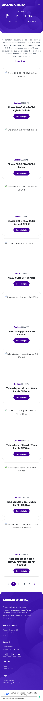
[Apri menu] (39, 5)
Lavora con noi (8, 669)
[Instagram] (5, 655)
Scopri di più (21, 116)
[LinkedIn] (14, 655)
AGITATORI (17, 22)
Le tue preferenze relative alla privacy (24, 694)
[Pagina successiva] (35, 584)
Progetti (5, 666)
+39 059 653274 (8, 647)
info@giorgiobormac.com (11, 649)
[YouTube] (19, 655)
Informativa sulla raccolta (13, 698)
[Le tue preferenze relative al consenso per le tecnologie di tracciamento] (39, 697)
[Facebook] (9, 655)
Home (9, 22)
